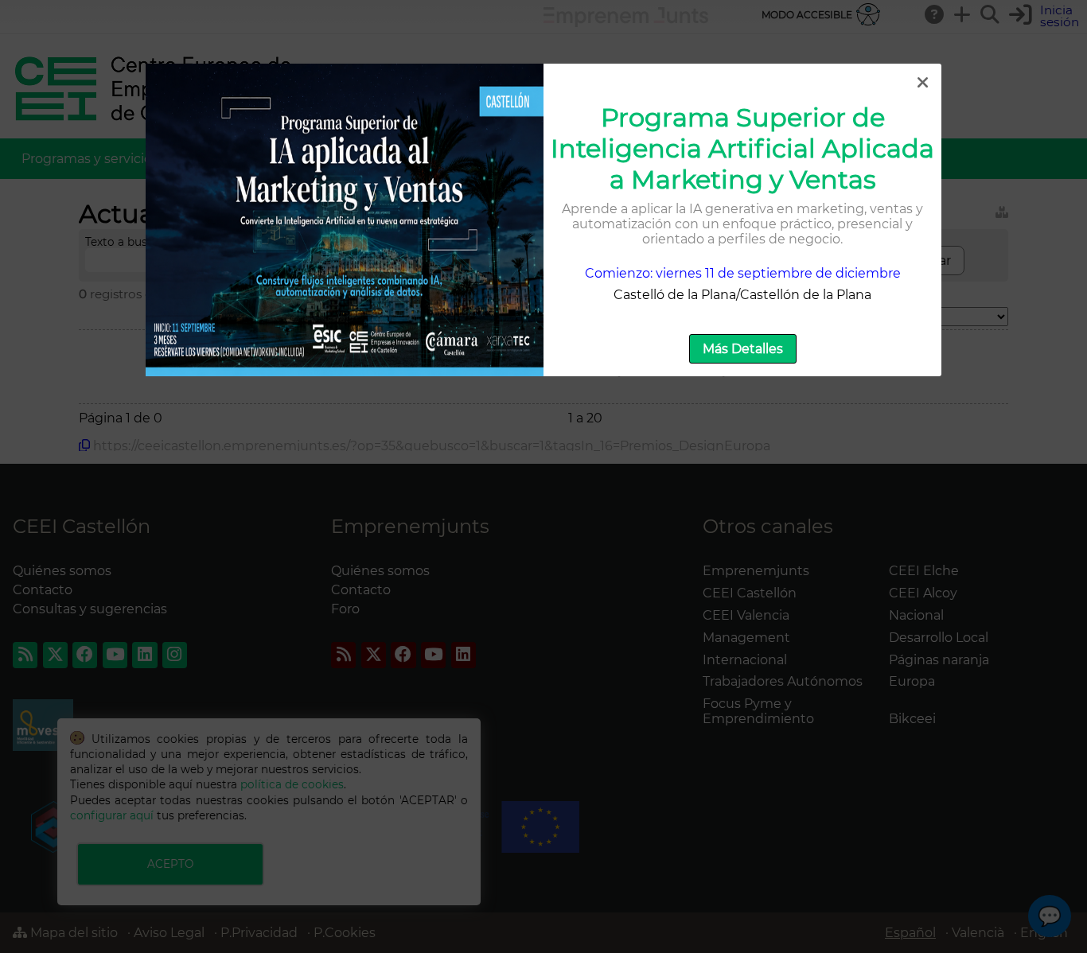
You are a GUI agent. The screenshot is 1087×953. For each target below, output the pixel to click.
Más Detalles (743, 348)
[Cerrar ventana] (922, 82)
